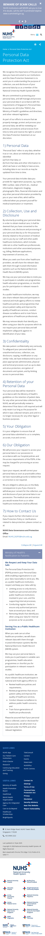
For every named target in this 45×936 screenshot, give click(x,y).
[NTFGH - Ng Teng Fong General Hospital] (32, 881)
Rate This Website (31, 805)
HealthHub (7, 794)
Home (5, 49)
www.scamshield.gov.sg (13, 13)
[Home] (22, 869)
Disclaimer (28, 799)
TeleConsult (28, 752)
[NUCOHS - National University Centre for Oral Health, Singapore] (32, 910)
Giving (5, 773)
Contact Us (28, 780)
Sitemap (27, 784)
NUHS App (7, 752)
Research (6, 765)
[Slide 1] (22, 21)
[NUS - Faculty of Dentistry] (12, 932)
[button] (35, 44)
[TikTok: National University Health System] (34, 27)
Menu (33, 34)
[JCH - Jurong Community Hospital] (12, 896)
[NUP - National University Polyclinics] (32, 896)
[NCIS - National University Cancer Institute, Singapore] (32, 903)
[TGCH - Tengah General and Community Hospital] (32, 889)
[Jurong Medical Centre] (12, 903)
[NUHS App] (17, 27)
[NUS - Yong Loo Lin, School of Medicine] (32, 925)
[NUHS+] (38, 27)
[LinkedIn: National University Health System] (26, 27)
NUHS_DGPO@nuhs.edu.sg (20, 536)
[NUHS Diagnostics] (12, 918)
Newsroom (28, 762)
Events (26, 759)
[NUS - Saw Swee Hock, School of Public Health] (32, 932)
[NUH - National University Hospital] (12, 881)
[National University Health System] (9, 34)
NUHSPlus (28, 765)
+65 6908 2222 (10, 836)
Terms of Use (29, 787)
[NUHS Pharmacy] (32, 918)
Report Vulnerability (32, 809)
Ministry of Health (10, 785)
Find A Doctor (8, 761)
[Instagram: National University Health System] (30, 27)
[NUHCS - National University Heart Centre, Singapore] (12, 910)
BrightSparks (8, 817)
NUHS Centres (29, 769)
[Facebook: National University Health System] (21, 27)
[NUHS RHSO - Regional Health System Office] (12, 925)
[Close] (40, 3)
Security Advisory (31, 802)
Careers (27, 756)
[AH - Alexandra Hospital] (12, 889)
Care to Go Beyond (10, 808)
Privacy (27, 796)
